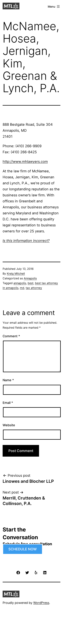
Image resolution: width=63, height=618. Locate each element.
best (30, 283)
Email (8, 403)
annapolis (19, 283)
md (22, 288)
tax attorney (34, 288)
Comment (11, 336)
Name (8, 380)
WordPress (41, 603)
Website (9, 425)
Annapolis (30, 278)
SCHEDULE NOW (22, 549)
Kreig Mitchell (16, 273)
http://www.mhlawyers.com (25, 161)
